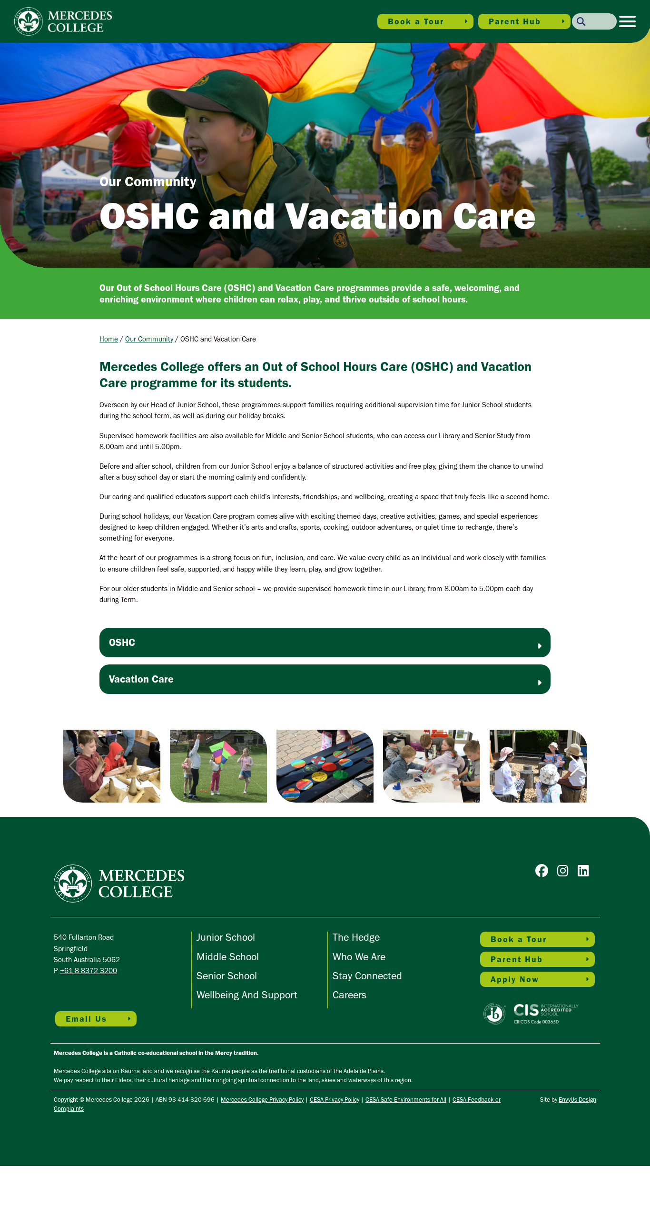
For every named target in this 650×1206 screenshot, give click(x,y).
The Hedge (356, 937)
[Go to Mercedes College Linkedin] (586, 872)
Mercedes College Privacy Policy (262, 1099)
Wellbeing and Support (247, 994)
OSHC (122, 642)
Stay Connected (367, 975)
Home (108, 338)
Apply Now (515, 979)
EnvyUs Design (577, 1099)
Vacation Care (141, 679)
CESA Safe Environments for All (405, 1099)
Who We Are (359, 956)
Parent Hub (515, 21)
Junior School (226, 937)
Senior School (227, 975)
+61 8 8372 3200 (88, 970)
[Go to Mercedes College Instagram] (565, 872)
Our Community (149, 338)
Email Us (86, 1019)
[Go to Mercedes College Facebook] (544, 872)
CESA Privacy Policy (334, 1099)
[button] (575, 765)
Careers (349, 994)
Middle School (228, 956)
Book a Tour (416, 21)
